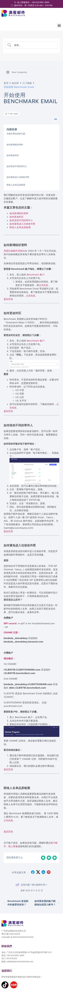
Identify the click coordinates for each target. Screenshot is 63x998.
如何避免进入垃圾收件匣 (18, 177)
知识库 (15, 83)
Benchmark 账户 (35, 274)
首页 (6, 83)
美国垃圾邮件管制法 (14, 250)
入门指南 (27, 83)
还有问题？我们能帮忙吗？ (34, 884)
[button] (59, 25)
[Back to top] (57, 982)
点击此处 (43, 285)
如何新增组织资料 (15, 144)
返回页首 (8, 299)
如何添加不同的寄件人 (17, 166)
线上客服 (13, 846)
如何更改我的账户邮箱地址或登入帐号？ (45, 903)
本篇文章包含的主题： (17, 133)
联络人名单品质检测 (16, 185)
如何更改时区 (13, 155)
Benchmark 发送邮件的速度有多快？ (17, 903)
